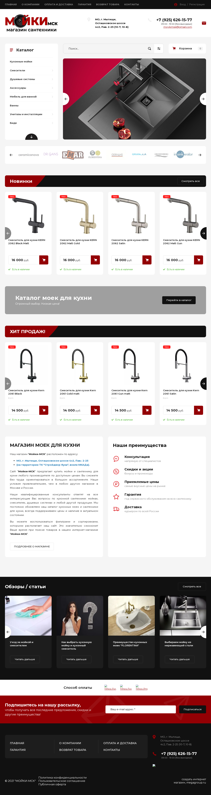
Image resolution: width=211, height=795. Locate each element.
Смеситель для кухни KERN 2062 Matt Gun (181, 241)
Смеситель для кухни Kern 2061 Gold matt (78, 392)
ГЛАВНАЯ (11, 4)
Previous (63, 99)
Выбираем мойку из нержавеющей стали (179, 644)
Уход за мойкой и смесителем (21, 644)
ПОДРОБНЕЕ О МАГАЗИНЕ (32, 546)
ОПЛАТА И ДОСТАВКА (58, 4)
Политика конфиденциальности (62, 777)
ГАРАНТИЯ (84, 4)
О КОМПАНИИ (30, 4)
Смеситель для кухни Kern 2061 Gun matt (129, 392)
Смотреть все (190, 181)
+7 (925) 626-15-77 (174, 20)
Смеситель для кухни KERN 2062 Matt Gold (78, 241)
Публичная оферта (52, 784)
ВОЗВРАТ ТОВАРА (107, 4)
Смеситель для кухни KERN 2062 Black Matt (26, 241)
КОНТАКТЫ (131, 4)
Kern (10, 398)
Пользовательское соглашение (61, 780)
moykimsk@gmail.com (177, 26)
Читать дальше (25, 659)
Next (199, 155)
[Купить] (43, 259)
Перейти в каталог (179, 300)
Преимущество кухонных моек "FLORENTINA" (130, 644)
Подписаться (193, 709)
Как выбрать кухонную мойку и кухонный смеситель (76, 645)
